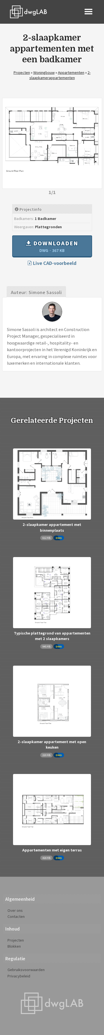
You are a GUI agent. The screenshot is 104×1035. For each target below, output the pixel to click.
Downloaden (55, 246)
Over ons (15, 910)
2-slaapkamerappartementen (60, 75)
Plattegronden (48, 226)
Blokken (14, 946)
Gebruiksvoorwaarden (26, 969)
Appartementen (71, 72)
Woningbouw (44, 72)
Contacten (16, 916)
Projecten (22, 72)
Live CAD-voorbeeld (54, 263)
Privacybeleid (18, 975)
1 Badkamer (45, 218)
